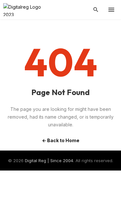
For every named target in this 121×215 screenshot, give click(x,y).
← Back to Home (60, 140)
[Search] (96, 9)
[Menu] (111, 9)
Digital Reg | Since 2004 (49, 160)
